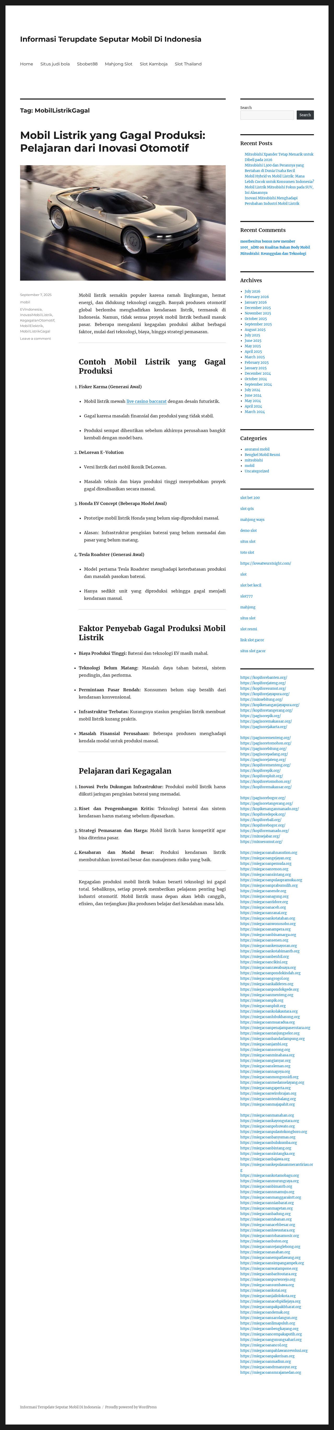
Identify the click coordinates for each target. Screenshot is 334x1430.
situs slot (247, 541)
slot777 (246, 596)
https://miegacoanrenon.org (264, 869)
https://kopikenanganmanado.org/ (269, 809)
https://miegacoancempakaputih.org (271, 1334)
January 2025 (256, 368)
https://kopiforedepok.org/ (263, 814)
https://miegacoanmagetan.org (266, 1208)
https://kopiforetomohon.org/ (265, 781)
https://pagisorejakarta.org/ (263, 727)
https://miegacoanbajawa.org (265, 1159)
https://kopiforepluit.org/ (261, 776)
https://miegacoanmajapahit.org (267, 1104)
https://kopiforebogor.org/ (262, 825)
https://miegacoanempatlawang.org (270, 1257)
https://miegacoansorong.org (265, 1049)
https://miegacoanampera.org (265, 929)
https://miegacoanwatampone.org (269, 1268)
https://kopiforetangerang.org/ (266, 710)
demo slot (248, 530)
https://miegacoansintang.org (265, 874)
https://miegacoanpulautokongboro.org (273, 1132)
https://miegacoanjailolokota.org (268, 1296)
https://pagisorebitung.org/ (263, 749)
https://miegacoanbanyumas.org (267, 1137)
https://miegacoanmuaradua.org (267, 1022)
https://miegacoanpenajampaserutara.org (275, 1028)
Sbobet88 (87, 63)
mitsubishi (254, 460)
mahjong (247, 607)
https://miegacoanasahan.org (265, 1252)
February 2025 (257, 362)
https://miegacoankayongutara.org (269, 1121)
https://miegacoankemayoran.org (268, 946)
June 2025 (253, 340)
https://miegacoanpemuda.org (265, 863)
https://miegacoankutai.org (263, 1290)
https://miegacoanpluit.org (263, 1006)
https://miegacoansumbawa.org (267, 1285)
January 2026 (256, 302)
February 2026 (257, 297)
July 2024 (252, 390)
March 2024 (255, 412)
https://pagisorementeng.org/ (265, 738)
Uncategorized (257, 471)
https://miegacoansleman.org (265, 1066)
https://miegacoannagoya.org (265, 1071)
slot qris (247, 509)
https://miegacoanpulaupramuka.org (271, 880)
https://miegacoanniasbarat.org (267, 1203)
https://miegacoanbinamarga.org (268, 935)
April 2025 (253, 351)
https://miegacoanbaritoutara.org (268, 1274)
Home (26, 63)
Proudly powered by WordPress (131, 1407)
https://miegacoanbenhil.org (264, 956)
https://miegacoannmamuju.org (267, 1192)
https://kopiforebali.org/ (261, 820)
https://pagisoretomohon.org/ (265, 743)
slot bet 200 (250, 498)
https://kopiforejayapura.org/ (265, 694)
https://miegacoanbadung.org (265, 1214)
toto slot (247, 552)
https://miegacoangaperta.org (265, 1088)
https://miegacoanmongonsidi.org (269, 1077)
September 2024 (258, 384)
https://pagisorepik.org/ (260, 716)
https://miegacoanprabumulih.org (269, 885)
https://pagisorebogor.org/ (263, 798)
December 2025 (258, 308)
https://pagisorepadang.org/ (264, 754)
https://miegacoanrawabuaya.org (268, 967)
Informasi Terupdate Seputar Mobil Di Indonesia (110, 39)
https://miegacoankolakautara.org (269, 1011)
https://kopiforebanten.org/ (263, 677)
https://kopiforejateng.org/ (263, 683)
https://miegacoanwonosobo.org (268, 924)
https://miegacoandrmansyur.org (268, 1367)
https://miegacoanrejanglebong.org (270, 1246)
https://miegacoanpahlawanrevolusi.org (274, 1350)
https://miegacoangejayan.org (265, 858)
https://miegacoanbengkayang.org (269, 1329)
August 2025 (255, 330)
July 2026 (252, 291)
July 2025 (252, 335)
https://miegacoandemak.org (264, 1312)
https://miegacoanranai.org (263, 913)
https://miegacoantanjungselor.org (270, 1033)
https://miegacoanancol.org (263, 1345)
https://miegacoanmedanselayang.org (272, 1082)
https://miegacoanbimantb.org (266, 1186)
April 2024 (253, 406)
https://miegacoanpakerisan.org (267, 1356)
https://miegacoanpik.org (261, 1000)
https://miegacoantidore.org (264, 902)
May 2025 (253, 346)
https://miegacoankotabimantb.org (270, 951)
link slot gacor (252, 640)
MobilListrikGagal (35, 331)
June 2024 (253, 395)
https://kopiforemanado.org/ (264, 831)
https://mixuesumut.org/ (261, 842)
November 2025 (258, 313)
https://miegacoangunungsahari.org (271, 1339)
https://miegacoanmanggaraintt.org (270, 1197)
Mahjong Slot (119, 63)
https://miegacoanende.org (263, 891)
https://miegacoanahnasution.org (268, 852)
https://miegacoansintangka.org (267, 1153)
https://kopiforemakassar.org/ (266, 787)
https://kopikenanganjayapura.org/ (270, 705)
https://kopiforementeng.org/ (265, 765)
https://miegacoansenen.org (264, 940)
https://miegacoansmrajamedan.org (270, 1372)
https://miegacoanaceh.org (263, 907)
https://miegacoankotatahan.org (267, 918)
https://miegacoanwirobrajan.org (268, 1093)
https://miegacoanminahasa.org (267, 1055)
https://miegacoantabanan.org (266, 1219)
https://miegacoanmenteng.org (266, 995)
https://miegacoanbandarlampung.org (272, 1039)
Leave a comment (35, 338)
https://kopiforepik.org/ (260, 770)
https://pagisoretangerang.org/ (266, 803)
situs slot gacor (253, 651)
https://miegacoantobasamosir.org (269, 1236)
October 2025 (256, 319)
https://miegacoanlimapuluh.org (267, 1323)
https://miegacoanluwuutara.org (267, 1230)
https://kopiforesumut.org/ (263, 688)
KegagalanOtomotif (37, 320)
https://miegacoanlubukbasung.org (270, 1017)
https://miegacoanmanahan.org (267, 1115)
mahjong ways (252, 519)
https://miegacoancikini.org (264, 962)
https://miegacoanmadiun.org (265, 1361)
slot (243, 574)
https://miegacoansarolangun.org (268, 1318)
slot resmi (248, 629)
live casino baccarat (147, 401)
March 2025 (255, 357)
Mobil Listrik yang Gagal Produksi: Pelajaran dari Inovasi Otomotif (112, 141)
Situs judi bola (55, 63)
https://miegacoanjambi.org (264, 1044)
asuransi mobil (257, 449)
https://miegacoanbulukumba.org (268, 1143)
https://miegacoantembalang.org (268, 1099)
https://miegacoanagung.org (264, 896)
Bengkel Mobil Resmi (262, 455)
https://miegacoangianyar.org (265, 1060)
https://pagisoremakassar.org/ (266, 721)
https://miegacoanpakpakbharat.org (270, 1307)
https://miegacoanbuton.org (264, 1241)
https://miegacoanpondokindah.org (270, 973)
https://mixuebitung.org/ (261, 699)
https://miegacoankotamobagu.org (269, 1175)
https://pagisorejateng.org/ (263, 759)
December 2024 (258, 373)
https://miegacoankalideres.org (266, 984)
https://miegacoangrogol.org (264, 978)
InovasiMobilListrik (36, 315)
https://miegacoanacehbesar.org (267, 1225)
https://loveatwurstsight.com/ (265, 563)
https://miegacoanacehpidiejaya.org (270, 1301)
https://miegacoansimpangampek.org (272, 1263)
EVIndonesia (31, 309)
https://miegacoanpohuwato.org (267, 1126)
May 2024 (253, 401)
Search (246, 108)
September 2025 (258, 324)
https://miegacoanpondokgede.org (269, 989)
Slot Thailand (188, 63)
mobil (25, 302)
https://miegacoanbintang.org (265, 1148)
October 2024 (256, 379)
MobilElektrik (31, 326)
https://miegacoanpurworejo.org (267, 1279)
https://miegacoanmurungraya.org (269, 1181)
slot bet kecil (250, 585)
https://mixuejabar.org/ (260, 836)
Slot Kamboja (154, 63)
